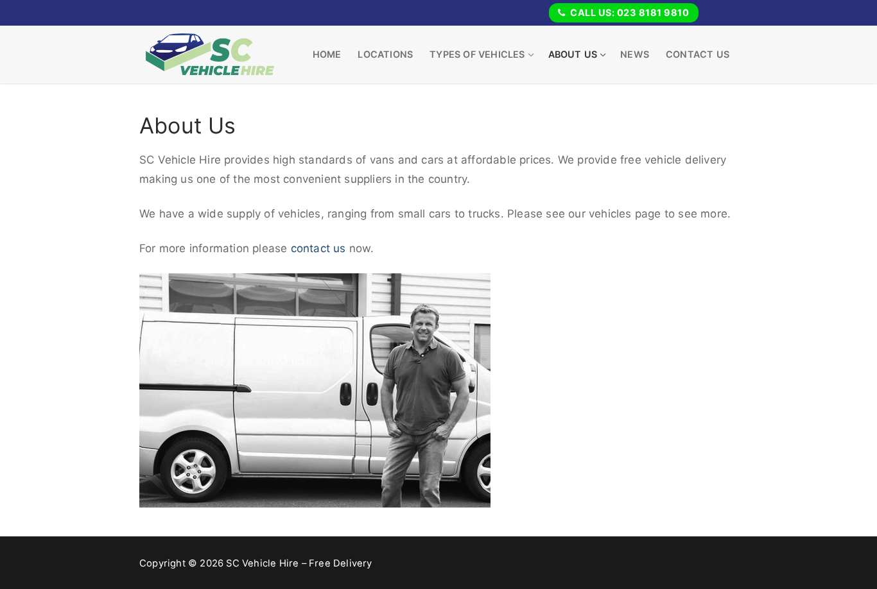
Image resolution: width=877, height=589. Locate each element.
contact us (318, 248)
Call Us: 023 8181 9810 (629, 12)
